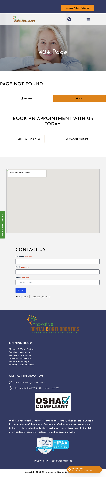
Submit (21, 290)
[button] (88, 19)
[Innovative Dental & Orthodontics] (53, 324)
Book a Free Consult (2, 225)
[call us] (69, 19)
